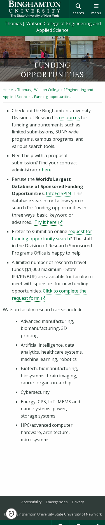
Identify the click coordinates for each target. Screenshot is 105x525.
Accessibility (31, 501)
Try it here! (48, 222)
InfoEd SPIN (58, 193)
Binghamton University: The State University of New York (34, 9)
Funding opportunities (52, 96)
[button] (11, 513)
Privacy (78, 501)
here (47, 170)
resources (69, 117)
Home (8, 89)
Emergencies (57, 501)
